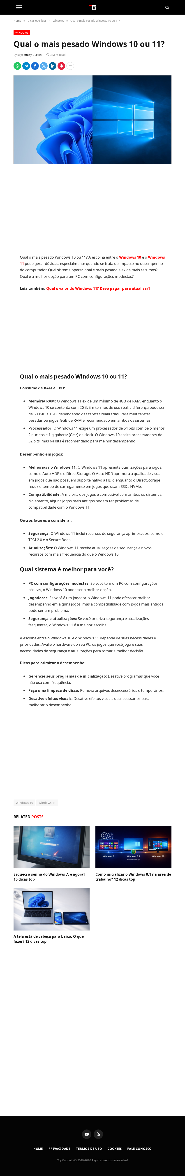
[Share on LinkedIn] (52, 66)
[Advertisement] (92, 209)
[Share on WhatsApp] (17, 66)
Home (38, 1149)
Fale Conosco (139, 1149)
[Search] (166, 7)
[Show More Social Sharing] (70, 66)
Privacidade (59, 1149)
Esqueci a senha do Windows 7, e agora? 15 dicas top (49, 877)
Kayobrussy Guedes (29, 55)
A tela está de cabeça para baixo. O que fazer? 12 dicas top (49, 939)
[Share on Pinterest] (61, 66)
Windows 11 (47, 803)
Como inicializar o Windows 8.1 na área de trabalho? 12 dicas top (133, 877)
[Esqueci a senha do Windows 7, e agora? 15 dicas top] (52, 847)
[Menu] (19, 7)
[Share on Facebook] (35, 66)
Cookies (115, 1149)
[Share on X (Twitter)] (44, 66)
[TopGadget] (93, 7)
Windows (21, 32)
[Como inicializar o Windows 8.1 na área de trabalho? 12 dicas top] (133, 847)
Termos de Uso (89, 1149)
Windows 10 (24, 803)
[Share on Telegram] (26, 66)
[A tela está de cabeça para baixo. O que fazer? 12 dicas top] (52, 909)
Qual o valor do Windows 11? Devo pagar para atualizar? (98, 288)
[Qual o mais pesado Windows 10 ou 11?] (92, 119)
